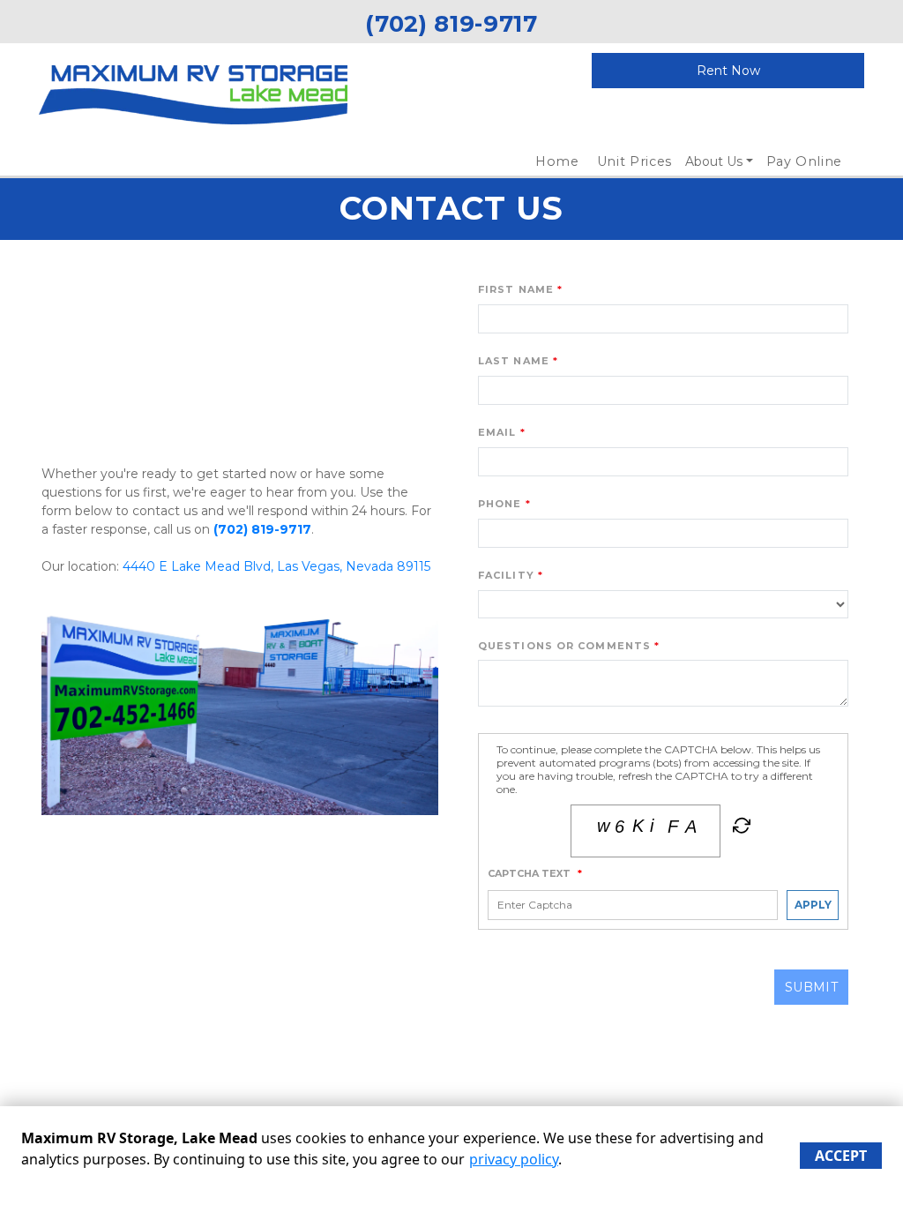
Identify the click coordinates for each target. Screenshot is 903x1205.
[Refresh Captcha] (740, 829)
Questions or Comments (564, 646)
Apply (813, 904)
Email (497, 432)
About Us (714, 161)
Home (557, 161)
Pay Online (804, 161)
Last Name (513, 361)
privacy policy (513, 1159)
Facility (506, 575)
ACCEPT (841, 1155)
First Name (516, 289)
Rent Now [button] (728, 71)
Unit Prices (634, 161)
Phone (500, 504)
